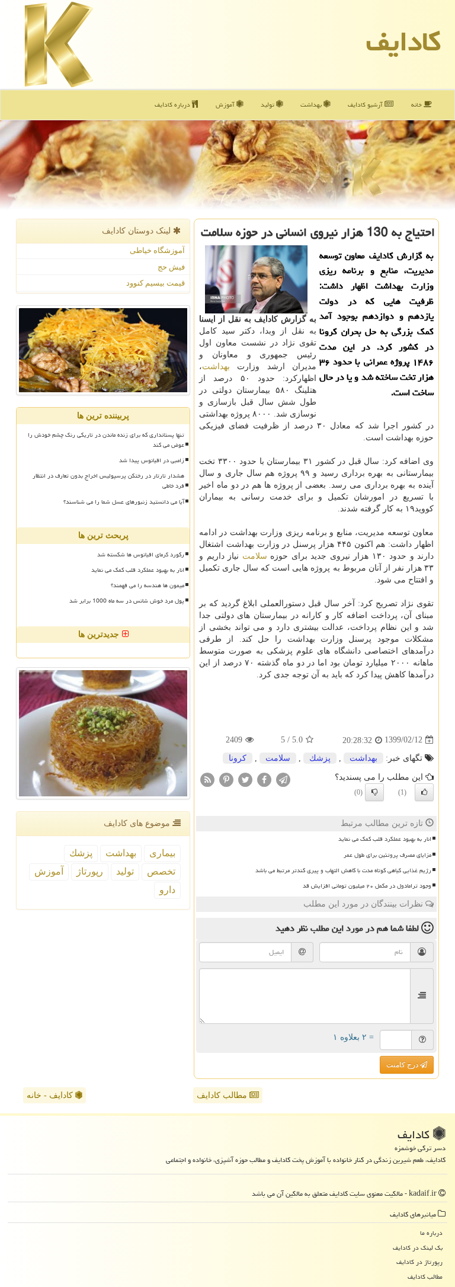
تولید (268, 104)
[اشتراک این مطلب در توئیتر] (245, 778)
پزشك (320, 758)
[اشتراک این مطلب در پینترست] (226, 778)
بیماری (162, 853)
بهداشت (311, 104)
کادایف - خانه (51, 1095)
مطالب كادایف (425, 1276)
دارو (167, 890)
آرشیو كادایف (366, 104)
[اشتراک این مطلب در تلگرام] (283, 778)
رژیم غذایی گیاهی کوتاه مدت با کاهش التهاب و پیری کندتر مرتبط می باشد (343, 870)
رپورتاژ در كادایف (419, 1262)
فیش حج (171, 266)
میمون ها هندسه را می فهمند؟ (147, 585)
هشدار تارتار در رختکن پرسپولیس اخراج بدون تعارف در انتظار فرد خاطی (108, 481)
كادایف (403, 41)
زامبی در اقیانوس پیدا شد (151, 460)
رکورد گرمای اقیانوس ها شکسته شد (140, 555)
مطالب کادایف (223, 1095)
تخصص (161, 871)
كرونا (237, 758)
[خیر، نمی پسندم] (374, 792)
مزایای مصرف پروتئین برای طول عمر (387, 855)
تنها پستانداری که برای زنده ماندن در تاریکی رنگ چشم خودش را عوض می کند (106, 440)
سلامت (254, 556)
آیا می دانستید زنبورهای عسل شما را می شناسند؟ (123, 502)
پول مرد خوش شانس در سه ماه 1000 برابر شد (126, 601)
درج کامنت (403, 1065)
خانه (417, 104)
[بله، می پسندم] (424, 792)
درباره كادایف (173, 104)
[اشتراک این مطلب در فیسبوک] (264, 778)
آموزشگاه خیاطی (157, 250)
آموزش (226, 104)
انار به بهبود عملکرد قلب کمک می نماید (384, 839)
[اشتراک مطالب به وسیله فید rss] (207, 778)
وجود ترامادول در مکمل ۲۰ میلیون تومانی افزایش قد (367, 886)
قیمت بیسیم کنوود (155, 282)
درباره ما (431, 1233)
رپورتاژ (89, 871)
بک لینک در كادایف (418, 1247)
